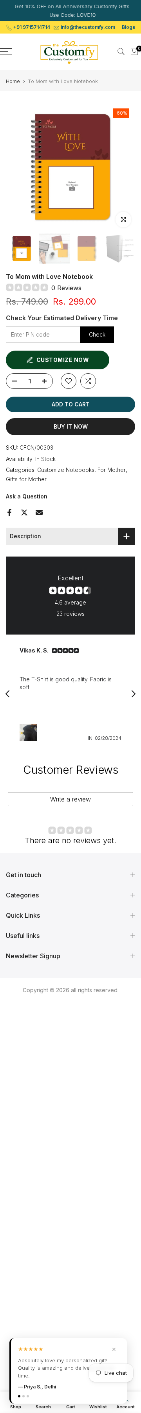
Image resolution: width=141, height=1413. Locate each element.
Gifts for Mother (26, 479)
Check (97, 334)
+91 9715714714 (31, 27)
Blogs (128, 27)
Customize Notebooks (65, 469)
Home (13, 81)
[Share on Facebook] (9, 512)
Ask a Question (26, 496)
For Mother (112, 469)
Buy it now (71, 426)
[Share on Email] (39, 512)
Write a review (70, 799)
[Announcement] (70, 10)
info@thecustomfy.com (88, 27)
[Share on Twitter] (24, 512)
